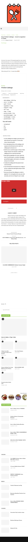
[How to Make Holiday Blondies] (5, 426)
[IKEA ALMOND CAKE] (21, 362)
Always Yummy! (9, 40)
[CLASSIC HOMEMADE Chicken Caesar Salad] (14, 254)
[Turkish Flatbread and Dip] (5, 487)
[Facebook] (22, 29)
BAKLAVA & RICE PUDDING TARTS (18, 440)
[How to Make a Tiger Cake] (14, 327)
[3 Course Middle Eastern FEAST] (5, 468)
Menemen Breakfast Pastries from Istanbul (17, 494)
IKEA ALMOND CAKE (19, 367)
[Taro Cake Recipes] (21, 345)
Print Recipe (3, 42)
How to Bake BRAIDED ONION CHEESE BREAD (17, 502)
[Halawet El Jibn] (5, 530)
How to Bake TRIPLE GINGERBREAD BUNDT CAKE (18, 433)
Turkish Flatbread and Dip (16, 485)
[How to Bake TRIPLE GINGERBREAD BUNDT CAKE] (5, 434)
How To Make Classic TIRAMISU (17, 408)
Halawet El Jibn (13, 528)
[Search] (26, 29)
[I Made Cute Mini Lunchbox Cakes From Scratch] (7, 345)
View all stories (23, 393)
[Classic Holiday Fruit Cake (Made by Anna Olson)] (7, 362)
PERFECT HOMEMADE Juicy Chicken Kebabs (16, 475)
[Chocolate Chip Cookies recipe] (5, 514)
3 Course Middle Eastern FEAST (17, 466)
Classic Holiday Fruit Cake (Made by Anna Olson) (7, 368)
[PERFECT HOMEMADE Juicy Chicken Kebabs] (5, 476)
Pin (2, 85)
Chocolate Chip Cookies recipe (17, 512)
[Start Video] (14, 190)
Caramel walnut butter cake (6, 383)
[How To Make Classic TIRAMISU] (5, 410)
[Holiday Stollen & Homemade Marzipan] (5, 418)
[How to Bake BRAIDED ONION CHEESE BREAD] (5, 503)
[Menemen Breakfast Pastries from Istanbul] (5, 495)
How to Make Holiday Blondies (17, 424)
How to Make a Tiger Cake (8, 337)
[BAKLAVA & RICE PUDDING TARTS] (5, 442)
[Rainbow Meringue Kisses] (5, 522)
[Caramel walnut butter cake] (7, 377)
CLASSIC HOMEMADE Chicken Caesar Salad (14, 265)
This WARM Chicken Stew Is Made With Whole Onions (18, 459)
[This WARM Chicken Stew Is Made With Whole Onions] (5, 460)
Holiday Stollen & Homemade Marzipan (16, 417)
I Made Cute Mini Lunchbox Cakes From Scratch (6, 352)
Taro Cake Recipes (19, 351)
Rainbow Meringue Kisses (16, 520)
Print (4, 85)
